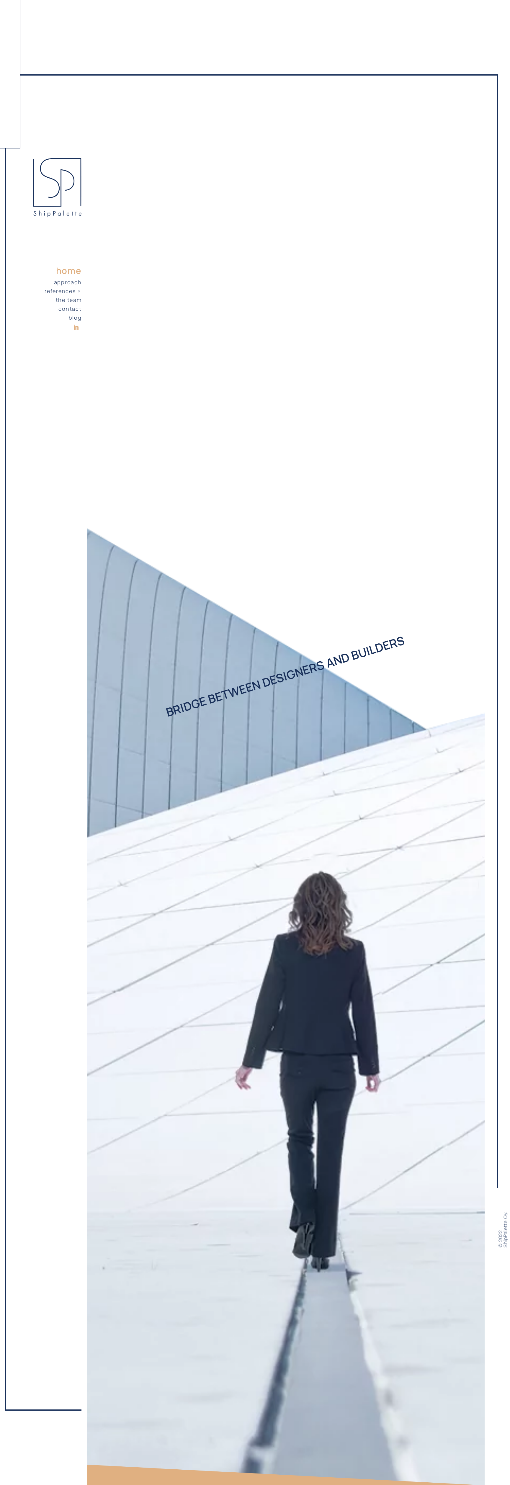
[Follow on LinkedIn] (76, 327)
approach (68, 283)
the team (69, 300)
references (60, 292)
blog (75, 318)
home (69, 271)
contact (69, 309)
